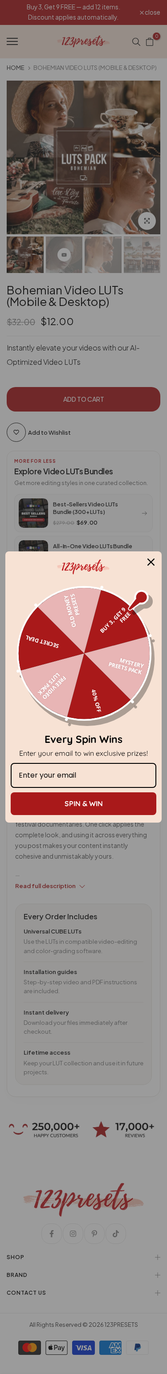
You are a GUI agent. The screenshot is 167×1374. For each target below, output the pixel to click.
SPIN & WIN (84, 803)
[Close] (151, 562)
